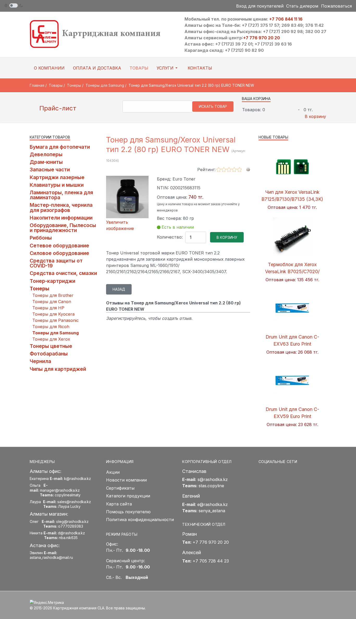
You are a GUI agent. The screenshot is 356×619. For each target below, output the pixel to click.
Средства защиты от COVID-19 (56, 263)
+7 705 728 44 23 (211, 561)
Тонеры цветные (51, 346)
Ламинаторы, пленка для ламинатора (61, 195)
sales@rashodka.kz (74, 501)
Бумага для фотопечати (60, 147)
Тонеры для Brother (52, 295)
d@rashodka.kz (71, 533)
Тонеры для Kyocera (53, 314)
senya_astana (212, 510)
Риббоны (41, 238)
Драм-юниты (46, 162)
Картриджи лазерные (57, 177)
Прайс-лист (57, 108)
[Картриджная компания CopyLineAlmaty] (102, 33)
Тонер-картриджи (52, 281)
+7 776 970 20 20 (261, 37)
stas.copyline (211, 485)
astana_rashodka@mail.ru (51, 557)
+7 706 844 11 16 (286, 19)
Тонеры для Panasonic (55, 320)
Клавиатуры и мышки (57, 185)
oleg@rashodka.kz (72, 521)
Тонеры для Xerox (51, 339)
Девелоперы (46, 154)
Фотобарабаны (49, 354)
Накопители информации (61, 218)
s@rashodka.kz (213, 479)
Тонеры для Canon (51, 301)
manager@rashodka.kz (60, 490)
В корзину (315, 116)
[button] (167, 68)
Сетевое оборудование (59, 245)
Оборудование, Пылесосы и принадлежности (63, 227)
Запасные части (50, 169)
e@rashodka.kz (212, 504)
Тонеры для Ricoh (50, 326)
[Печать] (248, 169)
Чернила (40, 361)
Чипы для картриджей (58, 369)
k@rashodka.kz (77, 478)
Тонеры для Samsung (55, 332)
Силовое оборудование (59, 253)
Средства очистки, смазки (63, 273)
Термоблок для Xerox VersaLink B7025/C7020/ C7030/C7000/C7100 (292, 271)
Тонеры (39, 288)
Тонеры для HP (48, 307)
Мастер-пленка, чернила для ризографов (61, 207)
